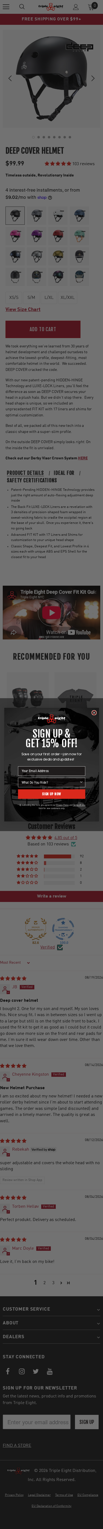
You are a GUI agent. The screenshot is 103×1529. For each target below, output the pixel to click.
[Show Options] (81, 782)
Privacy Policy (62, 805)
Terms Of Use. (79, 805)
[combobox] (50, 782)
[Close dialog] (94, 713)
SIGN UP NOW (51, 794)
